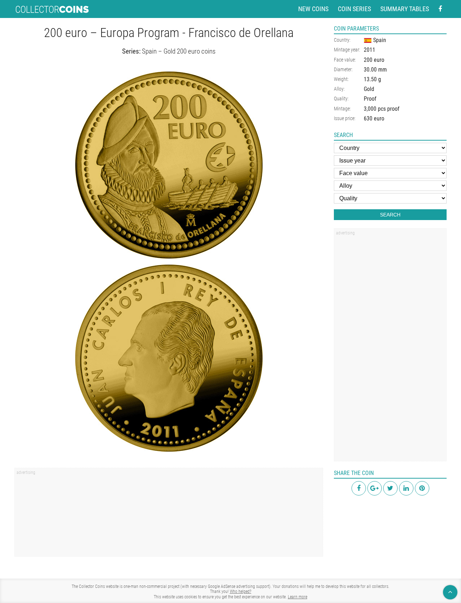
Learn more (297, 596)
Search (390, 215)
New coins (313, 9)
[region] (169, 515)
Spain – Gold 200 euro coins (178, 51)
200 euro (374, 59)
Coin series (354, 9)
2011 (369, 49)
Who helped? (240, 591)
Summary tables (404, 9)
